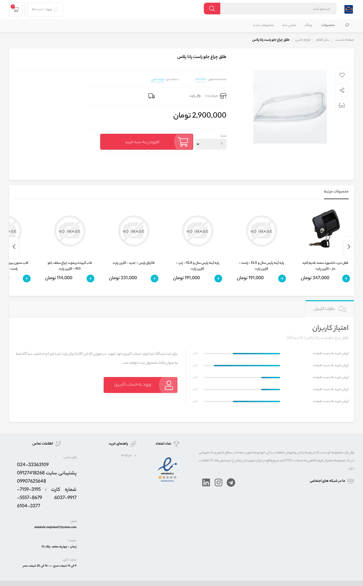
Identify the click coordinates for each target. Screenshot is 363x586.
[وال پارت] (348, 8)
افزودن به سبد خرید (142, 142)
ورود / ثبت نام (42, 9)
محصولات (328, 25)
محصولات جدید (263, 25)
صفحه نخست (344, 40)
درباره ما (126, 455)
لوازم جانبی (157, 79)
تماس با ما (289, 25)
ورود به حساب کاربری (132, 384)
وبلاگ (308, 25)
